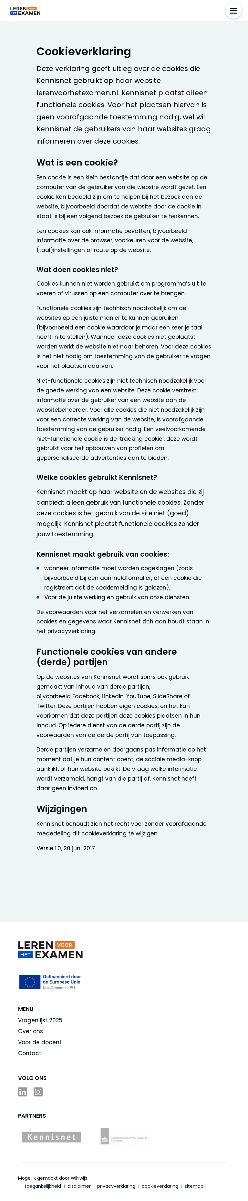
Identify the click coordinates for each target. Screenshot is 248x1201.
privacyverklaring (116, 1186)
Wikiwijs (79, 1178)
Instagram (39, 1092)
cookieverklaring (160, 1186)
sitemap (194, 1186)
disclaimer (79, 1186)
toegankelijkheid (43, 1186)
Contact (29, 1053)
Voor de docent (40, 1042)
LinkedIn (23, 1092)
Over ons (30, 1031)
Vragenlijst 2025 (40, 1020)
